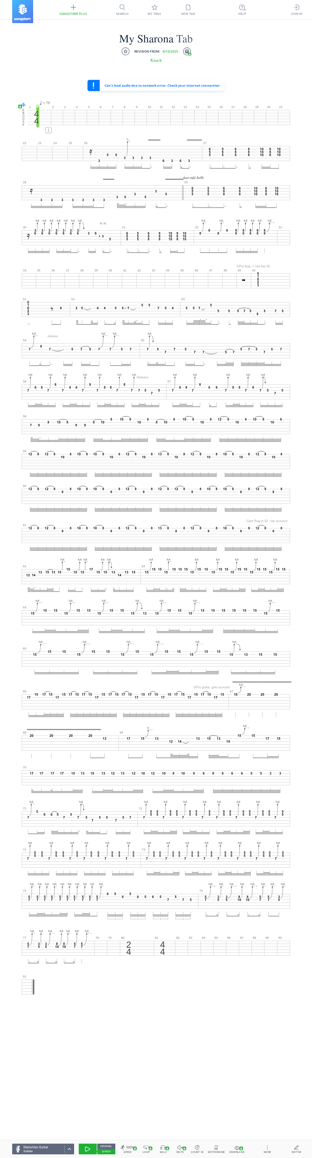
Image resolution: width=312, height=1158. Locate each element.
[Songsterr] (22, 11)
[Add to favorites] (125, 51)
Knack (156, 60)
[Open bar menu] (48, 130)
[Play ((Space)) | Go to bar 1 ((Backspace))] (88, 1149)
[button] (22, 105)
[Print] (187, 51)
